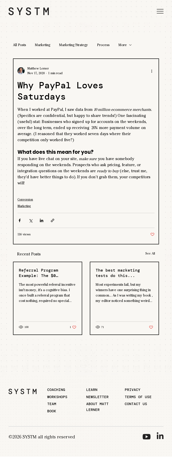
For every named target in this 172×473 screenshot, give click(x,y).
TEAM (51, 404)
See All (150, 253)
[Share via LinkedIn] (41, 220)
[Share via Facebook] (19, 220)
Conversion (25, 199)
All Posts (19, 45)
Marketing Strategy (73, 45)
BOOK (51, 411)
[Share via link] (52, 220)
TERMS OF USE (138, 397)
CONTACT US (136, 404)
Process (103, 45)
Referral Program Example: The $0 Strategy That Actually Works (46, 273)
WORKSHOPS (57, 397)
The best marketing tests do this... (118, 273)
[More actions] (152, 71)
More (122, 45)
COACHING (56, 389)
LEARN (91, 389)
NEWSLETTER (97, 397)
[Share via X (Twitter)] (30, 220)
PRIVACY (132, 389)
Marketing (42, 45)
